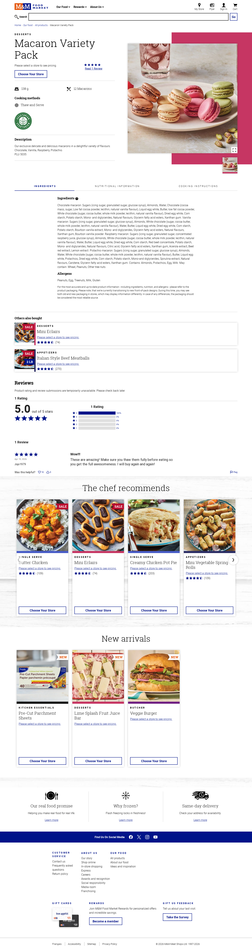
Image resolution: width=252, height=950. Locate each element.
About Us (96, 7)
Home (18, 25)
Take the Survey (177, 917)
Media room (88, 887)
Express (86, 870)
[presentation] (45, 186)
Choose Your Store (31, 74)
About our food (119, 862)
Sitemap (91, 944)
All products (41, 25)
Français (57, 944)
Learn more (51, 820)
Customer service (61, 854)
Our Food (62, 7)
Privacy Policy (109, 944)
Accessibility (74, 944)
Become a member (106, 921)
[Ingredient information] (77, 198)
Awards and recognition (95, 879)
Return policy (60, 874)
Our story (86, 858)
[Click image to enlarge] (182, 98)
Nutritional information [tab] (117, 186)
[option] (42, 559)
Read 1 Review (93, 68)
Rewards (79, 7)
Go (234, 17)
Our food (28, 25)
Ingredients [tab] (45, 186)
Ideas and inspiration (123, 866)
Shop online (88, 862)
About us (89, 853)
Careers (85, 874)
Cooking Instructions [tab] (198, 186)
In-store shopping (91, 866)
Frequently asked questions (62, 868)
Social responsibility (93, 883)
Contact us (58, 861)
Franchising (88, 891)
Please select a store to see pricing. (58, 337)
